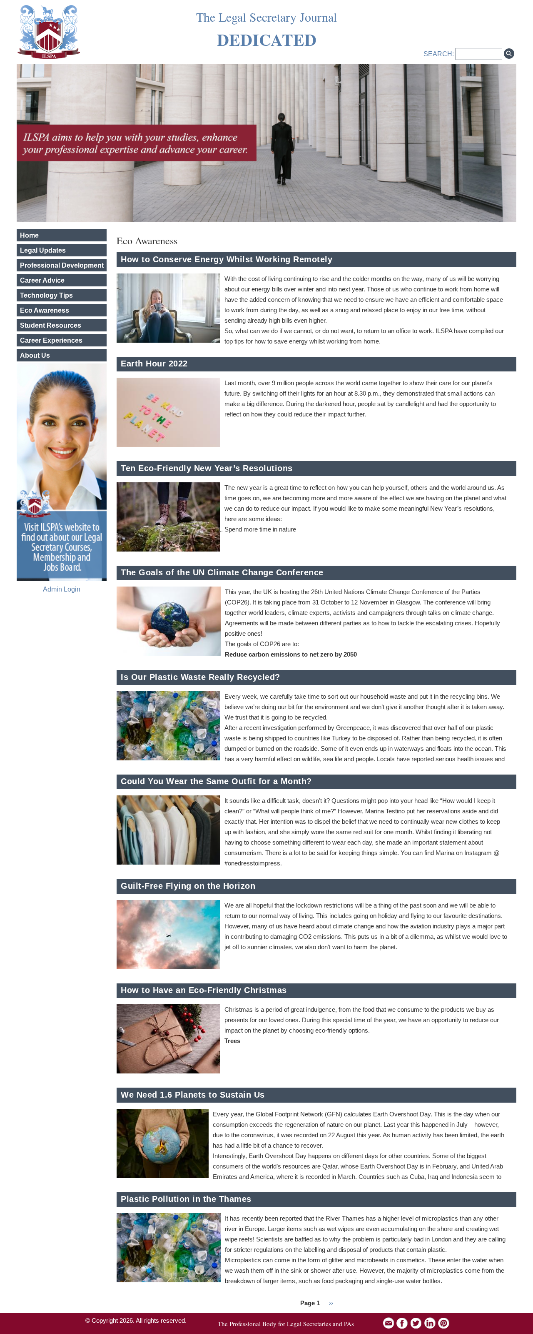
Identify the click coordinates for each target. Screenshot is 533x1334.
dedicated (266, 39)
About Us (35, 355)
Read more (500, 308)
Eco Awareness (44, 310)
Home (29, 235)
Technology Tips (46, 295)
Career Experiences (51, 340)
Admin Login (61, 589)
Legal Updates (43, 250)
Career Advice (42, 280)
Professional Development (62, 265)
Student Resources (50, 325)
